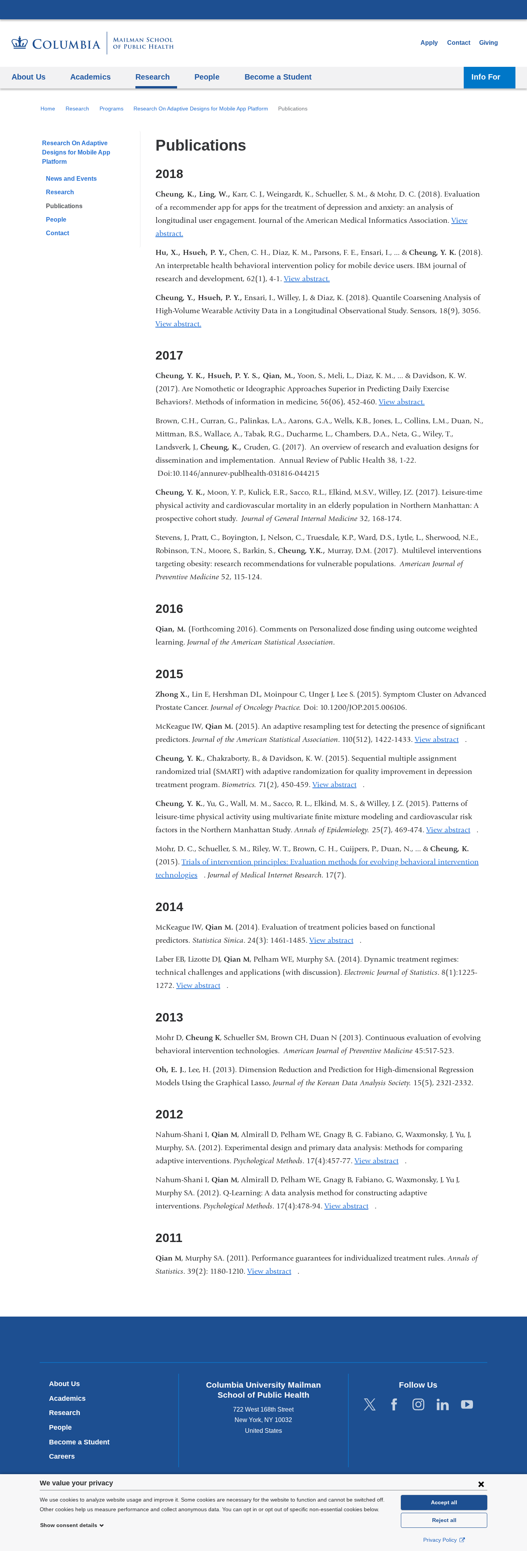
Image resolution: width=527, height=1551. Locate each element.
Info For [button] (485, 76)
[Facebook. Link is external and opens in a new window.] (394, 1404)
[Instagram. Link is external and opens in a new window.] (418, 1404)
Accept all (444, 1502)
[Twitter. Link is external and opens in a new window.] (369, 1404)
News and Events (71, 178)
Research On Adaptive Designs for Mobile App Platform (200, 108)
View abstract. (310, 278)
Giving (488, 42)
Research (77, 108)
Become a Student (79, 1442)
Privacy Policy (440, 1540)
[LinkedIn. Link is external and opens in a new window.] (442, 1404)
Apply (429, 42)
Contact (458, 42)
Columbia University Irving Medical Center (263, 9)
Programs (111, 108)
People (56, 219)
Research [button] (152, 76)
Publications (64, 206)
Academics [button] (90, 76)
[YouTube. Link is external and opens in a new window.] (467, 1404)
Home (48, 108)
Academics (67, 1398)
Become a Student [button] (278, 76)
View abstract (440, 739)
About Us (64, 1384)
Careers (62, 1456)
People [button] (207, 76)
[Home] (93, 43)
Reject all (444, 1520)
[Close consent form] (481, 1484)
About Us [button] (29, 76)
